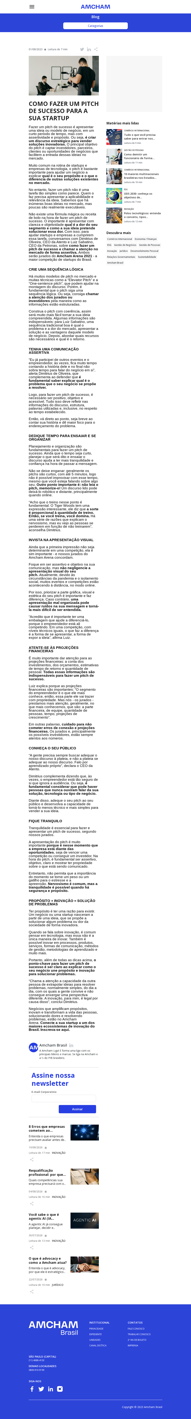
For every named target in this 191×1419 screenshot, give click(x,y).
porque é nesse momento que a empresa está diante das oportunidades (63, 848)
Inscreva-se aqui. (55, 1030)
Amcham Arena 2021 (74, 256)
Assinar (77, 1109)
